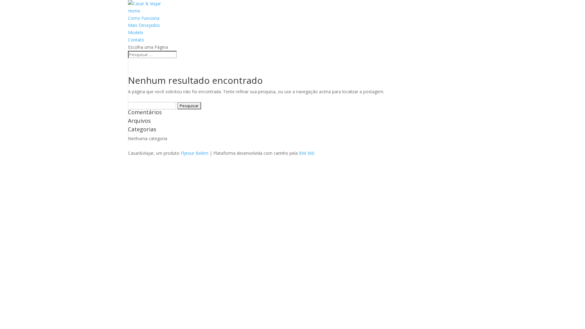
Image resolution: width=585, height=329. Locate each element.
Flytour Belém (194, 153)
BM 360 (306, 153)
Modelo (135, 32)
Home (134, 11)
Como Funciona (143, 18)
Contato (136, 40)
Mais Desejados (144, 25)
